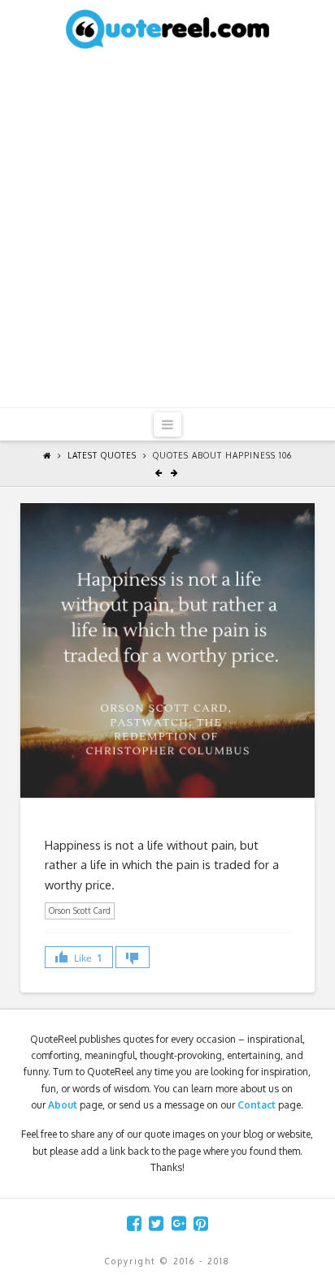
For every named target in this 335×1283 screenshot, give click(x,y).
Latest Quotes (102, 455)
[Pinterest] (201, 1223)
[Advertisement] (167, 232)
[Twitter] (156, 1223)
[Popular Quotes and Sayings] (167, 28)
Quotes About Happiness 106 (222, 455)
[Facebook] (134, 1223)
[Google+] (179, 1223)
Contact (256, 1105)
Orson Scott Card (80, 910)
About (62, 1105)
